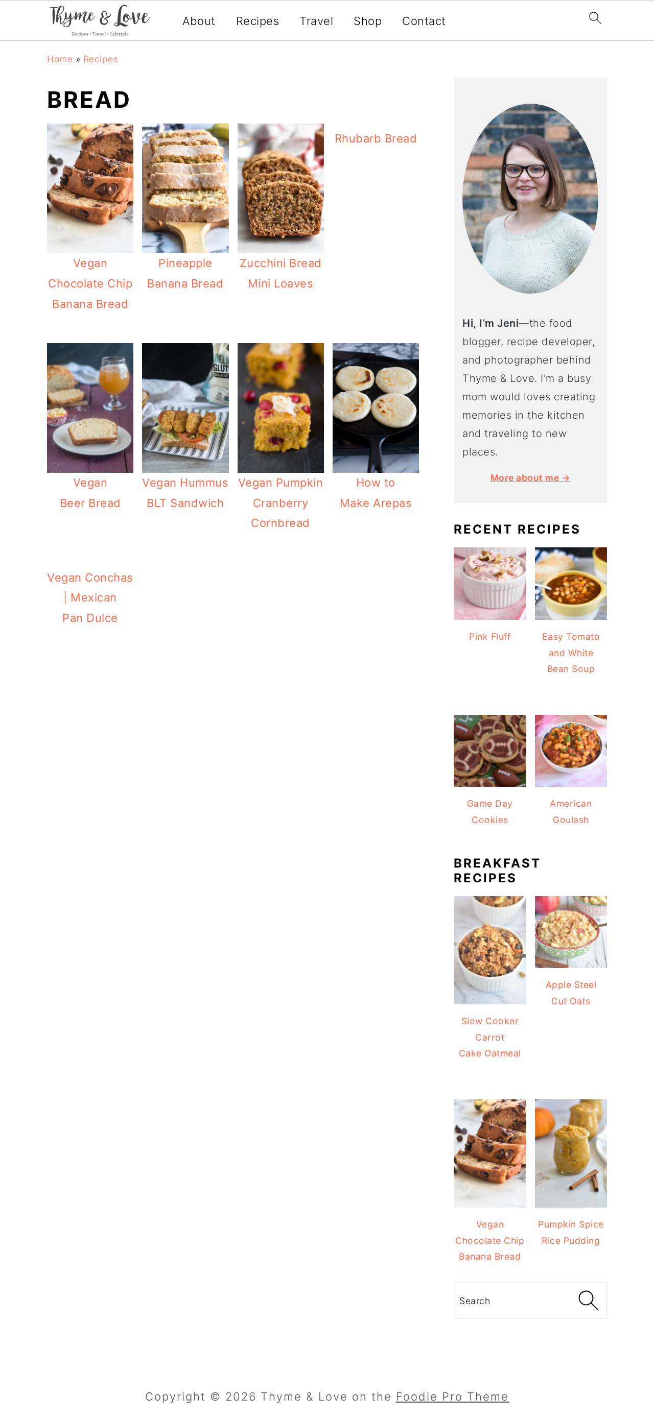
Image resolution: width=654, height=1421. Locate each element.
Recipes (257, 21)
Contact (424, 21)
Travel (316, 21)
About (199, 21)
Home (60, 59)
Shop (368, 21)
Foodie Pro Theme (452, 1396)
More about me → (531, 477)
